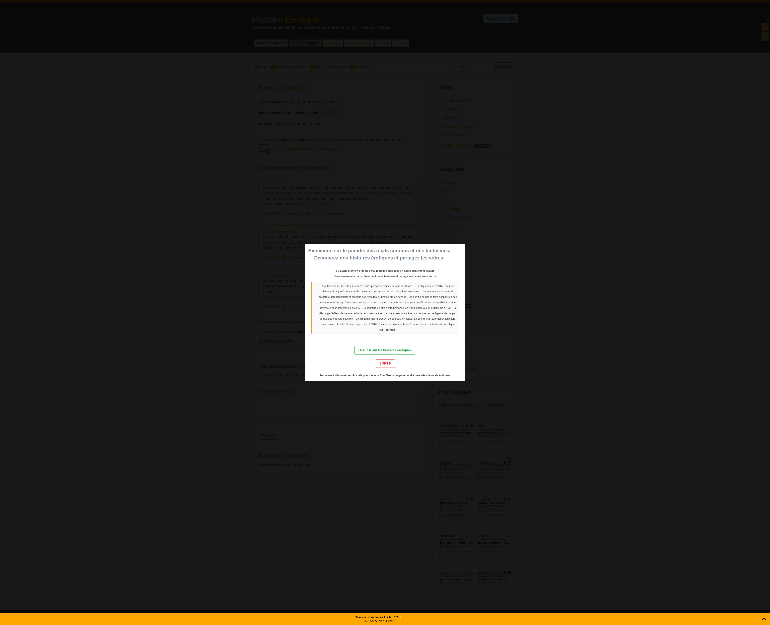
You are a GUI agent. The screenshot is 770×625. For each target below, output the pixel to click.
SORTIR (385, 363)
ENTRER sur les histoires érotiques (385, 350)
